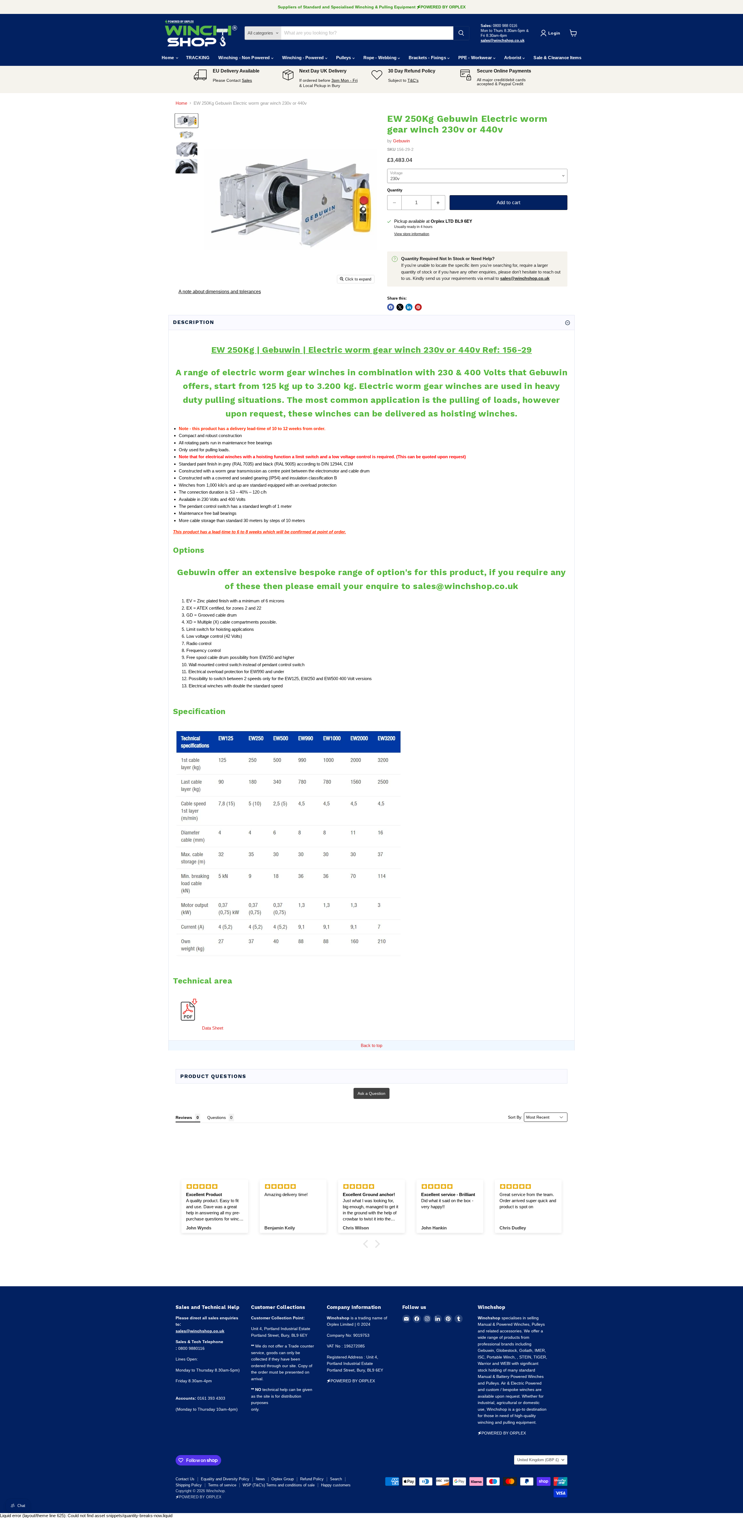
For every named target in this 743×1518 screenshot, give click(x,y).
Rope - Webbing (380, 57)
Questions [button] (216, 1117)
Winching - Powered (303, 57)
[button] (367, 1244)
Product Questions (213, 1076)
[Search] (461, 33)
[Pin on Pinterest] (418, 307)
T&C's (413, 80)
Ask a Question (371, 1093)
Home (168, 57)
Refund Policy (312, 1479)
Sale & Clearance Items (557, 57)
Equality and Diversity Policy (225, 1479)
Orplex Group (282, 1479)
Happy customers (336, 1485)
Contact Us (185, 1479)
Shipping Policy (189, 1485)
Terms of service (222, 1485)
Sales (247, 80)
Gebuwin (401, 140)
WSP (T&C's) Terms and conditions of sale (279, 1485)
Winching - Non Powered (244, 57)
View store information (411, 234)
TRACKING (198, 57)
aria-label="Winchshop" (201, 33)
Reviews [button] (184, 1117)
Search (336, 1479)
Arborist (513, 57)
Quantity (394, 190)
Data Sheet (212, 1028)
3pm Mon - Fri (344, 80)
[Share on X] (399, 307)
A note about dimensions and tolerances (219, 291)
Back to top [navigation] (371, 1045)
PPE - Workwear (475, 57)
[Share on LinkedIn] (408, 307)
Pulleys (344, 57)
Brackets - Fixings (428, 57)
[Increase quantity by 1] (438, 202)
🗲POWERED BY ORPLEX (198, 1497)
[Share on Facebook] (390, 307)
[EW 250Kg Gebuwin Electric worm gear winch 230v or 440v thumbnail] (186, 121)
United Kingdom (538, 1460)
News (260, 1479)
